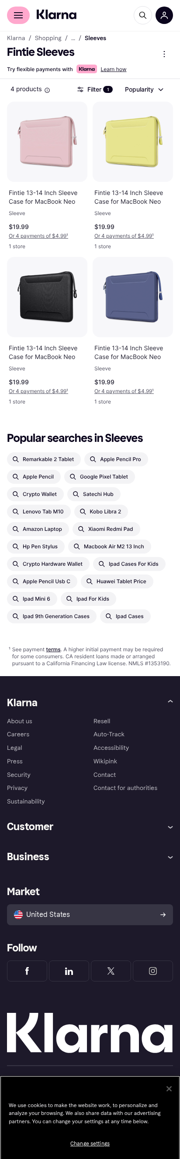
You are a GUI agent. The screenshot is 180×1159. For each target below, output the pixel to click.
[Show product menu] (164, 54)
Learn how (113, 69)
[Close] (169, 1088)
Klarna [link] (16, 38)
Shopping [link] (48, 38)
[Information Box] (47, 90)
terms (53, 649)
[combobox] (144, 89)
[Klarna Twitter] (111, 971)
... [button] (73, 38)
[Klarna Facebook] (27, 971)
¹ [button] (38, 235)
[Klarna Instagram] (153, 971)
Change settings (90, 1144)
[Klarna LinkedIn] (69, 971)
